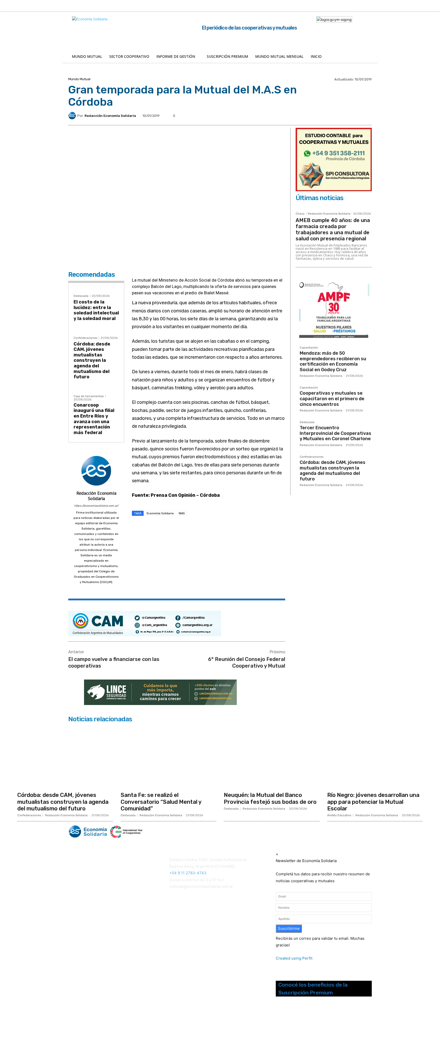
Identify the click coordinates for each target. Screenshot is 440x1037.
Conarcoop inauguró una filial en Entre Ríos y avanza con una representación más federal (94, 418)
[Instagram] (404, 6)
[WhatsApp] (199, 527)
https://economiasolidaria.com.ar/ (96, 505)
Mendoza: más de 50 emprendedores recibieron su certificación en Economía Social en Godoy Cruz (333, 361)
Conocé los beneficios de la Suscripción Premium (313, 988)
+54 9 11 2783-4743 (188, 872)
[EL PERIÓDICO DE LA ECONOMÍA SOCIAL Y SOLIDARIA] (168, 831)
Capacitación (309, 347)
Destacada (81, 296)
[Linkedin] (414, 6)
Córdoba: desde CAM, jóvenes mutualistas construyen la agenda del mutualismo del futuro (92, 360)
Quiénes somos (80, 911)
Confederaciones (85, 338)
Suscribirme (289, 928)
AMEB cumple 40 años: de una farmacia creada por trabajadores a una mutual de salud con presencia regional (333, 229)
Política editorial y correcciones (94, 918)
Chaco (300, 213)
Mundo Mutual (79, 79)
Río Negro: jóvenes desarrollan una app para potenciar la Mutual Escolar (373, 802)
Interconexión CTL (186, 926)
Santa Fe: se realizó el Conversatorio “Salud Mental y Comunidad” (161, 802)
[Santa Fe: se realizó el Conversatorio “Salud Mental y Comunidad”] (168, 757)
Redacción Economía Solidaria (110, 115)
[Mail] (96, 589)
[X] (425, 6)
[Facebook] (393, 6)
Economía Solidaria (160, 513)
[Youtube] (304, 1018)
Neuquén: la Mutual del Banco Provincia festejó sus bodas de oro (270, 798)
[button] (377, 5)
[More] (222, 527)
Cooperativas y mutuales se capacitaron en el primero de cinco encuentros (332, 398)
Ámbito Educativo (339, 815)
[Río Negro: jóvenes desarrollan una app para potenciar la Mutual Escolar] (375, 757)
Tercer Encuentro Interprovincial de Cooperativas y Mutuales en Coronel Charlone (335, 433)
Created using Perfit (294, 958)
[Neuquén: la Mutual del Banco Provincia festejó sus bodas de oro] (272, 757)
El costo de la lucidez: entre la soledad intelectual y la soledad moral (96, 310)
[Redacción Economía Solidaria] (72, 115)
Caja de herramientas (89, 396)
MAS (182, 513)
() (177, 919)
